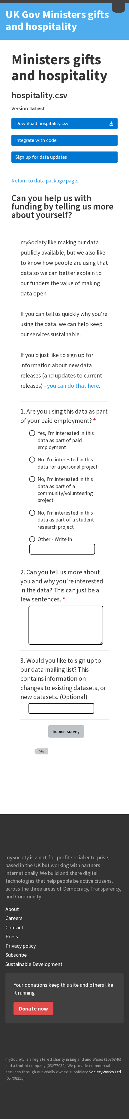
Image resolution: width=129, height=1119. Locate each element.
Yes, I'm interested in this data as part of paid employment (66, 440)
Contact (14, 927)
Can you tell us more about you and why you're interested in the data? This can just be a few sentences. (62, 586)
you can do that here (73, 385)
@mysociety (23, 1090)
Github (10, 1090)
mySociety (118, 7)
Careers (13, 918)
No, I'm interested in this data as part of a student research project (66, 519)
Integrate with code (35, 140)
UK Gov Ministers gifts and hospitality (57, 20)
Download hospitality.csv (41, 123)
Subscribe (16, 955)
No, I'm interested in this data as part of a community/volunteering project (65, 489)
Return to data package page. (44, 180)
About (12, 909)
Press (11, 936)
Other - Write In (55, 539)
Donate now (33, 1008)
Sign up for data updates (41, 157)
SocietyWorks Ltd (105, 1072)
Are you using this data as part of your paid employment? (64, 416)
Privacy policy (20, 946)
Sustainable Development (33, 964)
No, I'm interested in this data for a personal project (68, 463)
